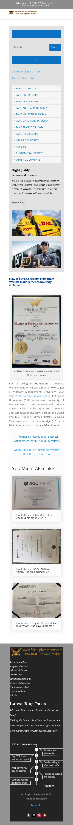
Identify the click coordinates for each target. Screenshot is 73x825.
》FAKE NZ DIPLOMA (25, 133)
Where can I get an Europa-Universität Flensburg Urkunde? (36, 452)
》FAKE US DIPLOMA (25, 88)
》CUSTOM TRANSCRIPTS (28, 153)
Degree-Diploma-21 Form (26, 71)
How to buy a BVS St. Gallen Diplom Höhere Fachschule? (32, 570)
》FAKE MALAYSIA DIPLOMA (29, 114)
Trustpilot (36, 805)
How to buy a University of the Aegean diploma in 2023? (33, 516)
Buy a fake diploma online (34, 396)
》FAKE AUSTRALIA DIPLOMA (30, 108)
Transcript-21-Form (23, 78)
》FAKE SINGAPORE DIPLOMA (30, 120)
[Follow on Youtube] (44, 815)
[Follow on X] (34, 815)
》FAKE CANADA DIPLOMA (28, 101)
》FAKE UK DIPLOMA (25, 95)
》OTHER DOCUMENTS (26, 159)
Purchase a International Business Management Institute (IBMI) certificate (36, 438)
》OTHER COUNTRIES (26, 140)
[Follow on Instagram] (39, 815)
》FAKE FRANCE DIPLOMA (28, 127)
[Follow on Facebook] (28, 815)
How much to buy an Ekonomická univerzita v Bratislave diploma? (35, 624)
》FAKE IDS (19, 146)
